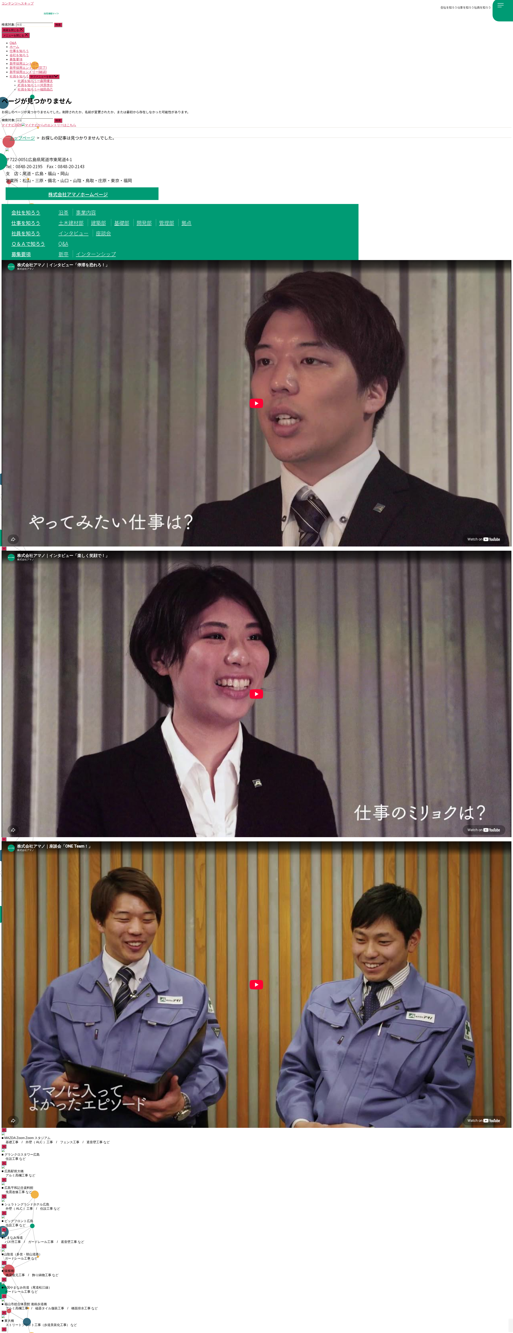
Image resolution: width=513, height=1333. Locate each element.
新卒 (64, 253)
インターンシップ (96, 253)
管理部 (166, 222)
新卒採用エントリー (24, 63)
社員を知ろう (482, 7)
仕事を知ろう (465, 7)
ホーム (14, 46)
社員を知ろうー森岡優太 (35, 81)
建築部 (98, 222)
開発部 (144, 222)
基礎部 (121, 222)
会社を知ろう (448, 7)
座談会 (103, 233)
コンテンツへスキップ (18, 3)
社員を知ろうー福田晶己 (35, 89)
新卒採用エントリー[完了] (28, 67)
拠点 (187, 222)
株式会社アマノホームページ (78, 194)
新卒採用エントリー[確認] (28, 72)
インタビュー (74, 233)
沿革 (64, 212)
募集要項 (16, 59)
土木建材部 (71, 222)
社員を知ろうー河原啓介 (35, 85)
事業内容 (86, 212)
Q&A (13, 43)
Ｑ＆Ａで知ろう (28, 243)
